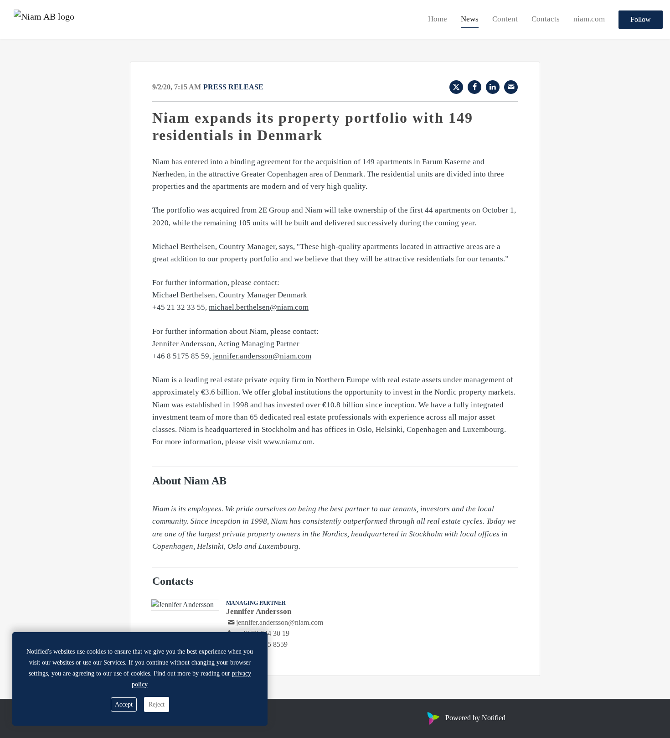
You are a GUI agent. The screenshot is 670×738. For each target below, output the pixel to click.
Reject (157, 704)
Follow (640, 19)
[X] (456, 87)
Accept (124, 704)
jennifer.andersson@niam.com (262, 356)
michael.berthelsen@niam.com (259, 307)
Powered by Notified (475, 718)
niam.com (589, 19)
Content (505, 19)
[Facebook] (474, 87)
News (470, 19)
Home (437, 19)
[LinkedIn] (493, 87)
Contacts (545, 19)
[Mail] (511, 87)
